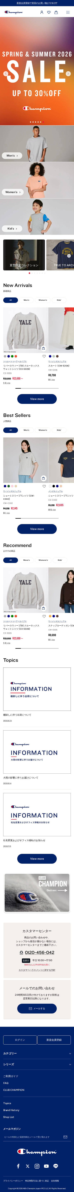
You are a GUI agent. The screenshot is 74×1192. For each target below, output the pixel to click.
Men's (26, 300)
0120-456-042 (39, 952)
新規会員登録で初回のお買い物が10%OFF (37, 3)
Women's (43, 300)
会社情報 (55, 1181)
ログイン (20, 1039)
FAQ (5, 1083)
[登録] (65, 1137)
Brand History (11, 1110)
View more (37, 399)
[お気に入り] (48, 12)
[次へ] (68, 73)
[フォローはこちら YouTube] (46, 1166)
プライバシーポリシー (13, 1181)
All (11, 300)
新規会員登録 (54, 1039)
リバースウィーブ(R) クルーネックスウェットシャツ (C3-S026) (21, 367)
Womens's (43, 560)
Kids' (59, 300)
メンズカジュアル (55, 491)
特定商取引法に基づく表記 (37, 1181)
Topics (7, 1103)
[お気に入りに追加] (44, 356)
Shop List (8, 1117)
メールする (39, 1008)
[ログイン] (41, 12)
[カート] (56, 12)
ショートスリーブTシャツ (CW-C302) (18, 497)
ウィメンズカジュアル (57, 361)
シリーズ (8, 1064)
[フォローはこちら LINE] (55, 1166)
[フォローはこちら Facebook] (18, 1166)
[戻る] (5, 73)
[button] (29, 273)
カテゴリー (10, 1053)
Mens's (26, 560)
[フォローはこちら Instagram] (37, 1166)
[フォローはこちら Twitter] (27, 1166)
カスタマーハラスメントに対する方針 (37, 970)
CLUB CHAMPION (13, 1090)
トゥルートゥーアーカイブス (15, 361)
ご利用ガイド (10, 1076)
